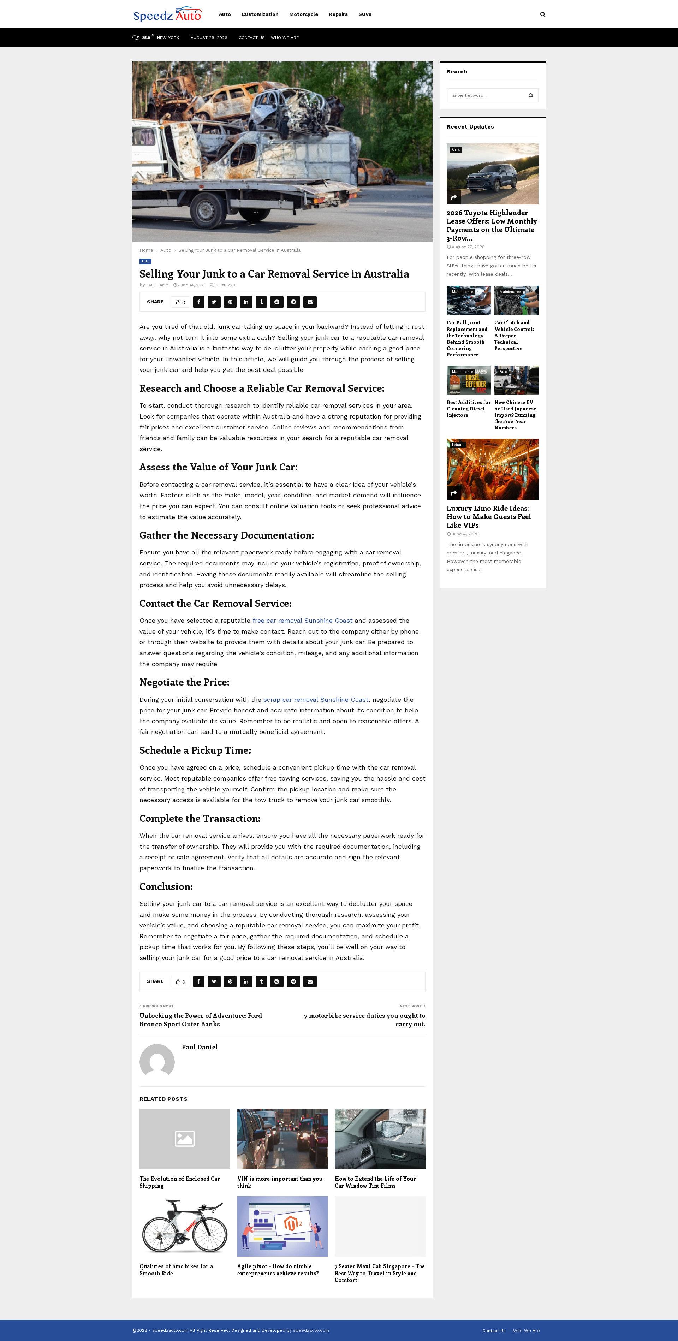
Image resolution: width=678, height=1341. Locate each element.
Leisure (458, 445)
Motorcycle (303, 14)
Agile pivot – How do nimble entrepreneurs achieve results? (278, 1270)
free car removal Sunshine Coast (302, 620)
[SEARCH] (531, 95)
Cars (456, 150)
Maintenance (462, 292)
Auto (225, 14)
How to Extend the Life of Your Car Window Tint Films (375, 1182)
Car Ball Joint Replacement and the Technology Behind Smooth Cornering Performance (467, 338)
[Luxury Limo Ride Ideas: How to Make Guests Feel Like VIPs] (493, 469)
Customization (260, 14)
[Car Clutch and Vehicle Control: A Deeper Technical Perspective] (516, 300)
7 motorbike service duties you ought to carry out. (365, 1019)
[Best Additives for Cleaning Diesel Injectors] (469, 380)
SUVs (364, 14)
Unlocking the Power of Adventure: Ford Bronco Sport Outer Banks (200, 1019)
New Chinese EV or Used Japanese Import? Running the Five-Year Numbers (515, 415)
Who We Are (285, 37)
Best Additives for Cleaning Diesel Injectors (469, 408)
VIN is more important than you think (279, 1182)
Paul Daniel (158, 285)
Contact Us (252, 37)
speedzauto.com (311, 1330)
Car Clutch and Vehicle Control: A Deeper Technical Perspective (514, 335)
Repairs (338, 14)
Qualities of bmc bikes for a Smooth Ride (176, 1270)
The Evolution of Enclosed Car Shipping (179, 1182)
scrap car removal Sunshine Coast (316, 699)
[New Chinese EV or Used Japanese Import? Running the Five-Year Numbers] (516, 380)
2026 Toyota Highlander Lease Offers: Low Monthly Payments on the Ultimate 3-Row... (492, 224)
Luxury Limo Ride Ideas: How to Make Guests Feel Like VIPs (489, 516)
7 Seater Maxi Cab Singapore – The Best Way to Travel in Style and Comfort (380, 1273)
